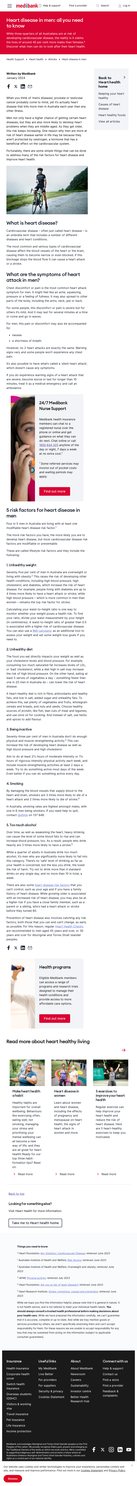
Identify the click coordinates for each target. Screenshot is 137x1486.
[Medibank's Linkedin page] (120, 1449)
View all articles (109, 121)
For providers (48, 1380)
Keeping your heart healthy (111, 96)
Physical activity (36, 1277)
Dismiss (13, 1478)
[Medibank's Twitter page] (103, 1449)
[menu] (9, 6)
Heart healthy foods (112, 115)
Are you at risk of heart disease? (59, 1284)
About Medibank (82, 1368)
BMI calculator (42, 630)
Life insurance (15, 1425)
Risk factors (74, 1260)
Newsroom (78, 1374)
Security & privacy (51, 1391)
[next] (123, 1049)
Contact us (110, 1374)
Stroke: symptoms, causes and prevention (73, 1291)
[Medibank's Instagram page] (111, 1449)
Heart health (36, 59)
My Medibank (48, 1368)
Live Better (46, 1374)
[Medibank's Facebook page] (94, 1449)
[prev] (117, 1049)
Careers (76, 1380)
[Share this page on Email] (30, 86)
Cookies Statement (92, 1470)
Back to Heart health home (109, 82)
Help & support (51, 5)
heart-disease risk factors (52, 885)
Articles (52, 59)
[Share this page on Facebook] (8, 86)
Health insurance (17, 1368)
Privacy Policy (117, 1470)
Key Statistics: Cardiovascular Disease (62, 1253)
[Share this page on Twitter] (16, 86)
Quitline (23, 815)
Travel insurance (17, 1414)
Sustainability (80, 1385)
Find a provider (78, 5)
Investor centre (81, 1391)
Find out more (54, 491)
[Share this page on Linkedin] (23, 86)
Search (105, 5)
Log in (126, 5)
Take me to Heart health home (35, 1223)
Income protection (18, 1431)
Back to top (16, 1193)
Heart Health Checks (69, 926)
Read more (25, 1174)
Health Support (15, 59)
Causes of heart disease (109, 106)
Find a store (111, 1380)
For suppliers (47, 1385)
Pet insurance (15, 1420)
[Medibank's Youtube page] (129, 1449)
